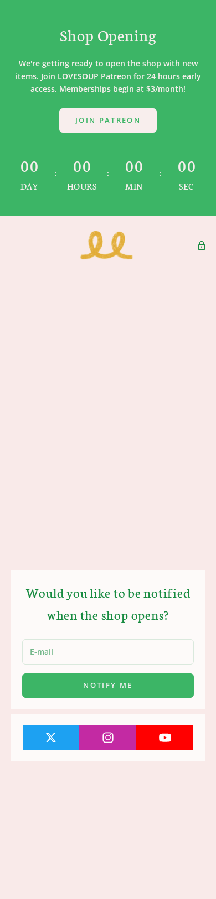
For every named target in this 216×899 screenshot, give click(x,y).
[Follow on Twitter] (51, 737)
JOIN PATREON (108, 120)
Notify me (107, 685)
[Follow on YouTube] (165, 737)
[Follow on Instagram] (108, 737)
